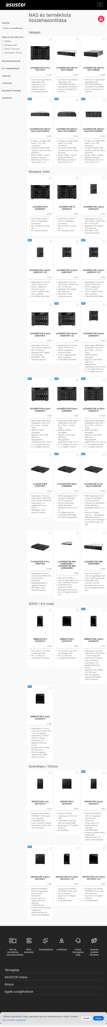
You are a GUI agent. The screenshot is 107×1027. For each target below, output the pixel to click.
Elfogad (98, 1018)
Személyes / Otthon (13, 53)
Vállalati (8, 41)
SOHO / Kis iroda (12, 49)
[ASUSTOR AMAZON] (101, 19)
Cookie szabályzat (16, 1020)
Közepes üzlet (11, 45)
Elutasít (86, 1018)
